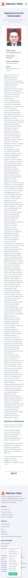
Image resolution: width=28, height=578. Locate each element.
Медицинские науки (12, 63)
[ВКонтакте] (12, 473)
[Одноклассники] (14, 473)
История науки (5, 526)
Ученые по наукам (6, 512)
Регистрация (4, 546)
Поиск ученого (5, 509)
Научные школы (5, 524)
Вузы (2, 529)
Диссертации (5, 534)
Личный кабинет (5, 543)
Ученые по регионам (7, 514)
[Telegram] (16, 473)
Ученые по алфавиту (7, 517)
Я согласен (13, 574)
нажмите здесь (12, 570)
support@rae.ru (5, 571)
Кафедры (3, 531)
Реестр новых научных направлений (11, 536)
